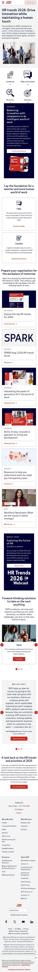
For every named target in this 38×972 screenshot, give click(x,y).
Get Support (19, 809)
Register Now (19, 566)
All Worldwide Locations (19, 915)
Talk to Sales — (19, 806)
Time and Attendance (9, 826)
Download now (9, 324)
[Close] (36, 958)
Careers (23, 864)
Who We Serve (26, 819)
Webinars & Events (8, 875)
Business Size (25, 823)
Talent (4, 829)
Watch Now (8, 524)
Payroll (4, 823)
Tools (3, 871)
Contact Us (19, 803)
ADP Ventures (25, 892)
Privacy (26, 929)
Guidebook (10, 82)
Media (23, 898)
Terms (10, 929)
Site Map (18, 929)
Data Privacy (25, 885)
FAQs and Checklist (28, 82)
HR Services (6, 836)
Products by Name (8, 852)
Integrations (6, 845)
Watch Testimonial (19, 738)
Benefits (5, 833)
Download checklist (19, 259)
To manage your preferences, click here (19, 969)
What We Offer (7, 819)
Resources (10, 100)
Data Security (26, 882)
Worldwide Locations (28, 860)
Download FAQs (19, 226)
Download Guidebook (19, 151)
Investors (24, 895)
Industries (24, 826)
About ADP (25, 857)
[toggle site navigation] (3, 2)
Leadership (24, 878)
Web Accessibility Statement (18, 933)
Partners (24, 829)
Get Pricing (30, 2)
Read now (7, 362)
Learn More (19, 659)
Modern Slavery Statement (18, 931)
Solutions (27, 100)
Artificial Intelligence (28, 888)
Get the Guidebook (19, 787)
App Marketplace (7, 848)
